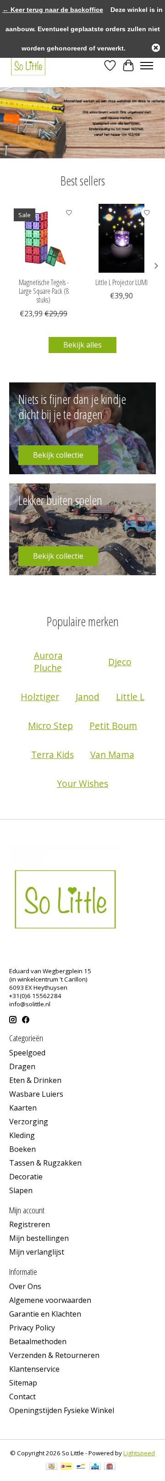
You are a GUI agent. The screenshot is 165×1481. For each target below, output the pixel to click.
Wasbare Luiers (36, 1094)
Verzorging (28, 1121)
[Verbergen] (156, 48)
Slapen (21, 1190)
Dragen (22, 1066)
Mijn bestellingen (39, 1238)
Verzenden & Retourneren (54, 1355)
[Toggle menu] (147, 65)
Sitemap (23, 1383)
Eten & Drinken (35, 1080)
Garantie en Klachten (45, 1314)
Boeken (22, 1149)
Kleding (22, 1135)
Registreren (29, 1224)
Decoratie (26, 1177)
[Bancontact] (81, 1467)
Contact (22, 1396)
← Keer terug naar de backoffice (52, 9)
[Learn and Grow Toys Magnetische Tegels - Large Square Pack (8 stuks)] (43, 238)
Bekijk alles (82, 345)
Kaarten (23, 1108)
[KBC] (95, 1467)
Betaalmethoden (37, 1341)
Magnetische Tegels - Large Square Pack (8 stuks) (44, 291)
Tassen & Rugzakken (45, 1163)
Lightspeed (139, 1453)
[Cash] (51, 1467)
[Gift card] (110, 1467)
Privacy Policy (32, 1328)
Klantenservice (34, 1369)
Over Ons (25, 1286)
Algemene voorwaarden (50, 1300)
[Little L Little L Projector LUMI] (121, 238)
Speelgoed (27, 1053)
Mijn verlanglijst (36, 1252)
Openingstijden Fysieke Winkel (61, 1410)
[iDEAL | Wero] (66, 1467)
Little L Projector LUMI (121, 282)
